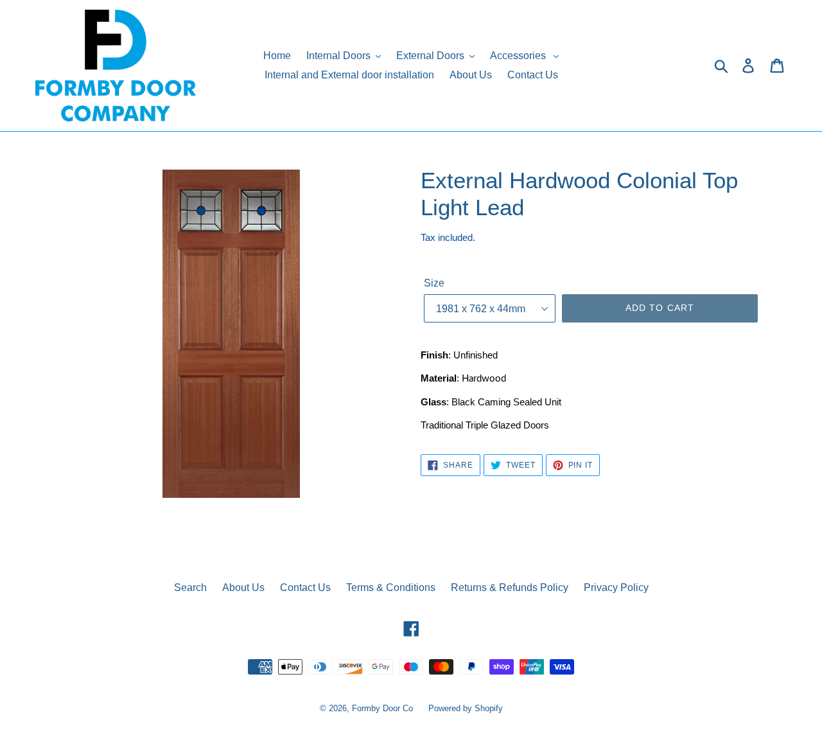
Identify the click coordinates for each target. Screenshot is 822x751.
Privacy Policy (616, 587)
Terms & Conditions (390, 587)
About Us (243, 587)
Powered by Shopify (465, 708)
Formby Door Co (383, 708)
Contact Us (305, 587)
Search (190, 587)
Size (434, 283)
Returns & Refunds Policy (509, 587)
